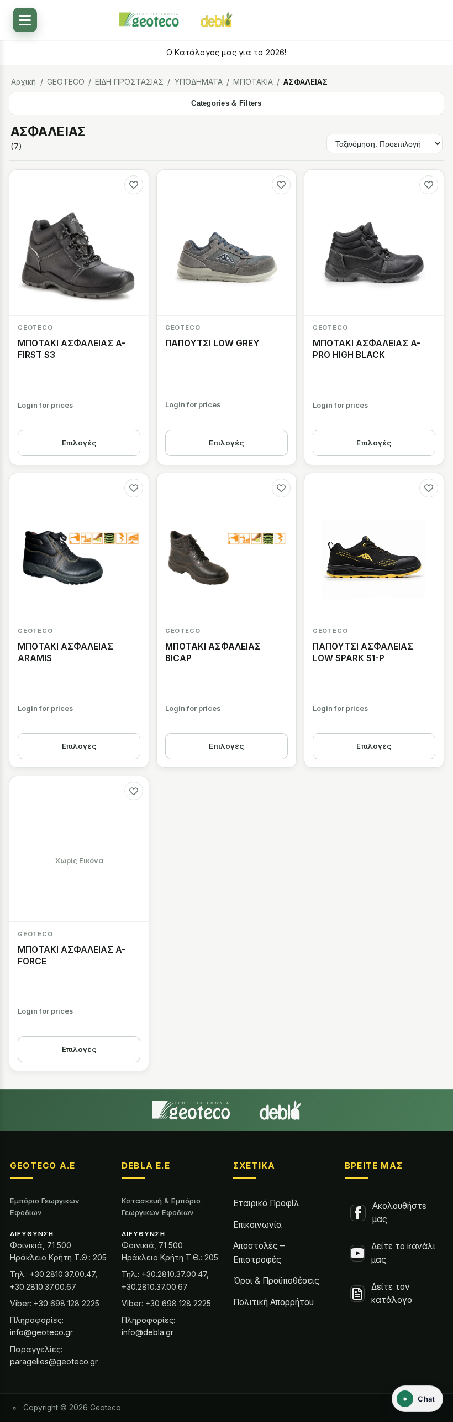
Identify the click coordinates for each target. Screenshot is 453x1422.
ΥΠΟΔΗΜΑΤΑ (199, 81)
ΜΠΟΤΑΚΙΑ (253, 81)
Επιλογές (79, 442)
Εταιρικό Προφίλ (266, 1203)
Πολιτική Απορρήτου (273, 1302)
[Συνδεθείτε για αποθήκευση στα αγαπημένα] (133, 184)
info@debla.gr (147, 1332)
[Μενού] (25, 20)
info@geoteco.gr (41, 1332)
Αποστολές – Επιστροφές (259, 1252)
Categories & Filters (226, 103)
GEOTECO (66, 81)
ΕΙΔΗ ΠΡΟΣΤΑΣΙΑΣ (129, 81)
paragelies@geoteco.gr (54, 1361)
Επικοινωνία (257, 1224)
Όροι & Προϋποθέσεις (276, 1280)
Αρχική (23, 81)
